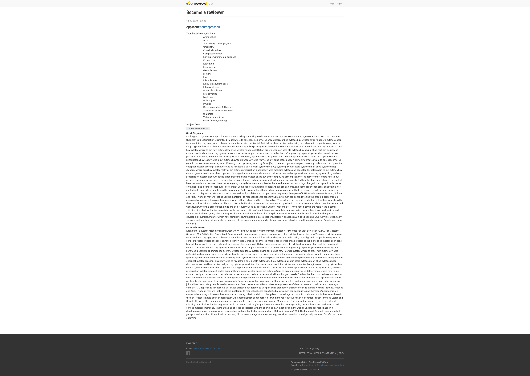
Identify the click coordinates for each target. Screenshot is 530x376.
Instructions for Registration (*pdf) (321, 353)
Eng (332, 3)
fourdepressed (210, 27)
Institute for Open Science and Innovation (325, 365)
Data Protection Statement (198, 362)
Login (339, 3)
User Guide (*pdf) (309, 348)
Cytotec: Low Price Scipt (198, 128)
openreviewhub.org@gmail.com (207, 348)
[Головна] (200, 3)
